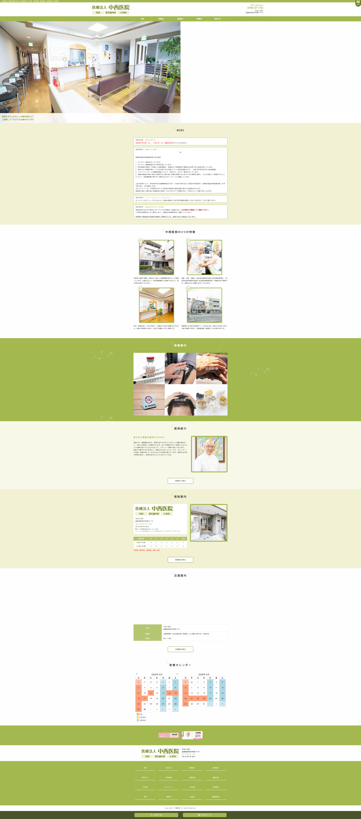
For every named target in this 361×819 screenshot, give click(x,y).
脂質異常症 (216, 797)
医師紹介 (161, 19)
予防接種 (169, 777)
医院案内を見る (180, 560)
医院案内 (180, 19)
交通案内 (199, 19)
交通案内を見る (180, 649)
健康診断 (192, 777)
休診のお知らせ (150, 140)
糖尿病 (168, 797)
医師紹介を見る (180, 481)
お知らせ (169, 768)
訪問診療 (216, 787)
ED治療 (145, 787)
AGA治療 (192, 787)
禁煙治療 (216, 777)
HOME (142, 19)
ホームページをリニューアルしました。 (158, 197)
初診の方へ (218, 19)
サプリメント (168, 787)
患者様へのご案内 (151, 149)
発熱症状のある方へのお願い (155, 207)
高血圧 (192, 797)
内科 (145, 797)
